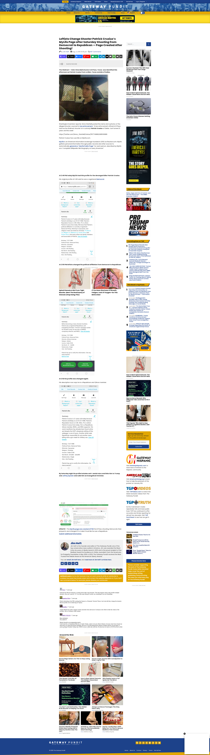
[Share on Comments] (110, 56)
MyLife (61, 142)
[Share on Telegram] (100, 56)
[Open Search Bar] (137, 13)
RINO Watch (87, 1)
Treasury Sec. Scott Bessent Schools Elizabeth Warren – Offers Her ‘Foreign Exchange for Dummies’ (139, 262)
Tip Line (65, 1)
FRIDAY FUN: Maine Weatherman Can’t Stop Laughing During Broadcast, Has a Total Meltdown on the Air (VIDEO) (140, 255)
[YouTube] (159, 742)
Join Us (87, 13)
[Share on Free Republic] (107, 56)
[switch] (142, 13)
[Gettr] (140, 742)
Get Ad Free (129, 1)
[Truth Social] (137, 742)
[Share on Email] (117, 56)
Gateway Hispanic (76, 1)
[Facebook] (146, 742)
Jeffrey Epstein (68, 476)
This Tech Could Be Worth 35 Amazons (141, 545)
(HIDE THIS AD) (108, 26)
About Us (77, 13)
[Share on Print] (120, 56)
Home (68, 13)
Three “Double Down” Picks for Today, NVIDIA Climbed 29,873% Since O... (142, 552)
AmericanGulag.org (137, 479)
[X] (143, 742)
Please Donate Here (139, 561)
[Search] (148, 44)
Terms (150, 750)
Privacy (145, 750)
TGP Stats (138, 524)
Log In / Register (140, 1)
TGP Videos (98, 1)
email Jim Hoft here (74, 560)
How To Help (112, 13)
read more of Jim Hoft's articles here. (98, 560)
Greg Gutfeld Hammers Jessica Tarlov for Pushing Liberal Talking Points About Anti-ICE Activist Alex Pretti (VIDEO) (140, 278)
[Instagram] (156, 742)
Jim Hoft (76, 543)
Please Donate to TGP (117, 1)
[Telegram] (153, 742)
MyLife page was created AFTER (82, 529)
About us (132, 750)
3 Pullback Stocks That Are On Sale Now (141, 535)
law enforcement (86, 126)
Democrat (100, 179)
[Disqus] (91, 607)
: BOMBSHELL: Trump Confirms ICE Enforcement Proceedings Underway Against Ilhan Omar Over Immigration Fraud (139, 318)
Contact (138, 750)
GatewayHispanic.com (138, 466)
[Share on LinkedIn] (103, 56)
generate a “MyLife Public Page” (82, 146)
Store (105, 1)
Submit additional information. (70, 534)
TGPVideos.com (135, 492)
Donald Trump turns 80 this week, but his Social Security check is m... (141, 541)
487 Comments (95, 52)
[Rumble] (149, 742)
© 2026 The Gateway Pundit (57, 750)
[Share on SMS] (114, 56)
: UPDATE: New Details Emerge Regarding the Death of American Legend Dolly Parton (139, 325)
